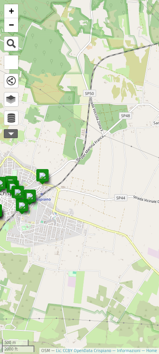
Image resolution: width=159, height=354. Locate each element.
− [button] (11, 25)
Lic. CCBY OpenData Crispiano (83, 350)
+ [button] (11, 11)
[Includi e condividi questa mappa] (11, 81)
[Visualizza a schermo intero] (11, 62)
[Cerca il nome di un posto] (11, 44)
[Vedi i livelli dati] (11, 118)
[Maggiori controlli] (11, 133)
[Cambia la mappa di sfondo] (11, 99)
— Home (148, 350)
